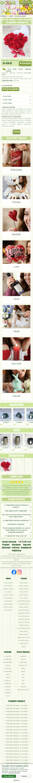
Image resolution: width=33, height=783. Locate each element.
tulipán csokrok (24, 586)
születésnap (8, 659)
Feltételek (15, 548)
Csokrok (11, 16)
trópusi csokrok (24, 607)
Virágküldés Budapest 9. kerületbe (16, 730)
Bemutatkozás (26, 548)
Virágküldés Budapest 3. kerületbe (16, 711)
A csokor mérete (7, 103)
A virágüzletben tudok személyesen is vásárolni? (16, 506)
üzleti (7, 674)
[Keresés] (10, 3)
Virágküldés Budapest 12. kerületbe (16, 739)
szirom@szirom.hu (9, 542)
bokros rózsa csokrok (23, 628)
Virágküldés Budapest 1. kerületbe (16, 705)
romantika (7, 656)
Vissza (16, 131)
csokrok (23, 647)
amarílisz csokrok (23, 616)
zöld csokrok (8, 601)
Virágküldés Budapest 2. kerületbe (16, 708)
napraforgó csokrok (24, 613)
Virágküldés (3, 16)
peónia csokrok (23, 634)
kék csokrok (8, 610)
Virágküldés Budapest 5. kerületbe (16, 718)
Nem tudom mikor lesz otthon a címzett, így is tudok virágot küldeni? (16, 516)
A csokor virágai (7, 100)
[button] (31, 417)
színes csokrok (8, 607)
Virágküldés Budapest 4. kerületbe (16, 714)
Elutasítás (24, 776)
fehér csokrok (8, 586)
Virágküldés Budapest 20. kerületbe (16, 763)
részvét (7, 677)
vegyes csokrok (24, 589)
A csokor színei (6, 96)
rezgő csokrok (23, 643)
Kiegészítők (16, 404)
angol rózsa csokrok (24, 637)
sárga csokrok (8, 598)
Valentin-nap (23, 665)
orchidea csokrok (23, 604)
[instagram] (19, 572)
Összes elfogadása (9, 776)
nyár (23, 674)
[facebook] (14, 572)
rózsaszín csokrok (8, 589)
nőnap (23, 668)
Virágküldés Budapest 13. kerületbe (16, 742)
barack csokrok (8, 604)
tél (23, 680)
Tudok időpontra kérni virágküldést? (15, 511)
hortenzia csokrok (23, 622)
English (22, 2)
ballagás (7, 693)
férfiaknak (8, 683)
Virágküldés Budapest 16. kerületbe (16, 751)
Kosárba (26, 63)
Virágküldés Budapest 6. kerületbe (16, 721)
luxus (7, 696)
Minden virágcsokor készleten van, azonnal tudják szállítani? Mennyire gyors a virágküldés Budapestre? (16, 530)
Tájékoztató (6, 548)
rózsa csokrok (24, 583)
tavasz (23, 671)
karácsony (23, 656)
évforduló (8, 668)
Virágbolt (5, 545)
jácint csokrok (23, 595)
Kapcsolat (27, 545)
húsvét (23, 659)
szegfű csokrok (23, 625)
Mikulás (23, 687)
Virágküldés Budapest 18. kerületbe (16, 757)
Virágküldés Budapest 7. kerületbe (16, 724)
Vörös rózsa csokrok (20, 16)
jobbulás (7, 680)
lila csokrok (8, 592)
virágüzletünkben (7, 81)
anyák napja (23, 662)
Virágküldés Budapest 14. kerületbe (16, 745)
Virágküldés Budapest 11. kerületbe (16, 736)
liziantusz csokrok (23, 619)
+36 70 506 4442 (24, 542)
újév (23, 683)
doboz (16, 89)
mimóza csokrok (24, 640)
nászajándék (8, 671)
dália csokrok (24, 631)
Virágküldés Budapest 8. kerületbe (16, 727)
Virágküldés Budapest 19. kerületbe (16, 760)
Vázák (16, 430)
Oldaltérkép (16, 551)
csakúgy (7, 690)
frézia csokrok (23, 592)
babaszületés (7, 662)
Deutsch (29, 2)
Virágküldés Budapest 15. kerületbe (16, 748)
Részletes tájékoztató (14, 772)
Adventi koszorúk (23, 690)
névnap (7, 665)
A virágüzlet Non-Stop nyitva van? (16, 536)
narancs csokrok (8, 595)
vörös (4, 89)
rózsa (10, 89)
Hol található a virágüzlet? (15, 524)
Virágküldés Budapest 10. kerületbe (16, 733)
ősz (23, 677)
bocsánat (8, 687)
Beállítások (16, 780)
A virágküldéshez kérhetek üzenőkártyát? (16, 520)
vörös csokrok (8, 583)
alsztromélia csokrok (23, 601)
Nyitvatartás (16, 545)
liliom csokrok (23, 598)
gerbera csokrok (24, 610)
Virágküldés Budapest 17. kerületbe (16, 754)
